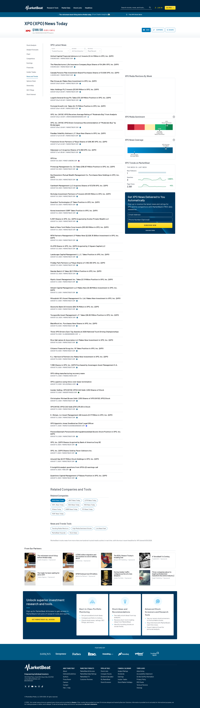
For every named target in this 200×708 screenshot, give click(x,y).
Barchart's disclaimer (91, 704)
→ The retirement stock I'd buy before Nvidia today (74, 14)
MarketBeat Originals (59, 533)
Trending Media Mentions (60, 528)
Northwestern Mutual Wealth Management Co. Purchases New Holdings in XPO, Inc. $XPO (84, 176)
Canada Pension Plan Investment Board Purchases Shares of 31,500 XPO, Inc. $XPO (84, 73)
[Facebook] (29, 686)
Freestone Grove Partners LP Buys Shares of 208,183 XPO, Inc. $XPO (78, 142)
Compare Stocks (106, 674)
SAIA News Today (74, 505)
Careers (65, 682)
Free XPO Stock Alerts (135, 14)
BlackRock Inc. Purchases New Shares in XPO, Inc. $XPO (73, 323)
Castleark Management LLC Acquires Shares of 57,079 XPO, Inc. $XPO (79, 185)
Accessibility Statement (144, 674)
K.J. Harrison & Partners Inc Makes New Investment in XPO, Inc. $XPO (79, 357)
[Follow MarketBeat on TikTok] (42, 686)
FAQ (64, 688)
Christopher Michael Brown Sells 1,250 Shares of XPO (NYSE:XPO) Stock (80, 398)
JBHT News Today (74, 500)
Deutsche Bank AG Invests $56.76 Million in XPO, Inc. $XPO (74, 307)
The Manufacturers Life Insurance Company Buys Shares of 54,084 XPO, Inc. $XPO (84, 64)
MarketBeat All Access (87, 671)
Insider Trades (122, 679)
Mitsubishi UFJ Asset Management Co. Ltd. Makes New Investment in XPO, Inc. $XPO (85, 298)
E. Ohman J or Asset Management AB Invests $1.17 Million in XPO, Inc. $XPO (81, 415)
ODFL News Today (58, 505)
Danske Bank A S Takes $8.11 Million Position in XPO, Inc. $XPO (75, 271)
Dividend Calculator (107, 677)
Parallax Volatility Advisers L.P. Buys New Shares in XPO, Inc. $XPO (78, 133)
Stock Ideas (73, 533)
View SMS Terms (150, 230)
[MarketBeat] (34, 8)
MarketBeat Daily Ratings (88, 674)
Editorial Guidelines (69, 674)
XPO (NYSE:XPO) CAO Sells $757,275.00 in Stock (70, 407)
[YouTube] (32, 686)
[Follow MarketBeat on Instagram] (39, 686)
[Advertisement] (150, 58)
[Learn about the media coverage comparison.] (174, 140)
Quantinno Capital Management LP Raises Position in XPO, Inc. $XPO (78, 476)
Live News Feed (101, 528)
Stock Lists (104, 671)
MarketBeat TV (85, 677)
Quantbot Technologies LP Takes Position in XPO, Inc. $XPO (75, 202)
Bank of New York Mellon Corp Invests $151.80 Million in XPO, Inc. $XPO (79, 227)
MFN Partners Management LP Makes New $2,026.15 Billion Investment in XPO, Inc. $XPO (84, 236)
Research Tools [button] (52, 8)
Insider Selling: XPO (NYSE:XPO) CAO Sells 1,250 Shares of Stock (77, 390)
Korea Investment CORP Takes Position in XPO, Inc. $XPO (74, 210)
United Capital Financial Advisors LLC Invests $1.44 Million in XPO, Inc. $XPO (81, 56)
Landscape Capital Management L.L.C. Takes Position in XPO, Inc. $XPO (79, 254)
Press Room (67, 679)
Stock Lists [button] (77, 8)
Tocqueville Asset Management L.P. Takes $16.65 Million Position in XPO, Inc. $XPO (84, 315)
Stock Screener (106, 682)
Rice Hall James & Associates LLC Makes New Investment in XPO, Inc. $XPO (81, 340)
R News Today (56, 509)
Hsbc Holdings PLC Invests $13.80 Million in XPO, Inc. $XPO (74, 89)
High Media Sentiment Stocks (82, 528)
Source (53, 48)
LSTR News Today (90, 500)
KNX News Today (89, 505)
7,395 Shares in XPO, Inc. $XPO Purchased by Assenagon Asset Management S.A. (84, 365)
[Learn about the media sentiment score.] (174, 117)
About (65, 671)
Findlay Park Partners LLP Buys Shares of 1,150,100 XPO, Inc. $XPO (77, 263)
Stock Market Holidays (125, 682)
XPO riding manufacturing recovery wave (67, 373)
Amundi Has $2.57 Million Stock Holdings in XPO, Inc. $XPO (74, 459)
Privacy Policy (141, 679)
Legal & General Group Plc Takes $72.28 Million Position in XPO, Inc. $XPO (80, 98)
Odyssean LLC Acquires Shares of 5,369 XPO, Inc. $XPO (73, 150)
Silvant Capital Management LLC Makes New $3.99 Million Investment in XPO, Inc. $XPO (83, 289)
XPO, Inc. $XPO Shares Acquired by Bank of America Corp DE (75, 442)
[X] (25, 686)
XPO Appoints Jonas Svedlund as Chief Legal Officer (72, 423)
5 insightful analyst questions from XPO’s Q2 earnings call (74, 467)
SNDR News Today (71, 509)
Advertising (140, 671)
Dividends (121, 674)
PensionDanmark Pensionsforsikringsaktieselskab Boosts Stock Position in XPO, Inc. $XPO (85, 433)
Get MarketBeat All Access (43, 619)
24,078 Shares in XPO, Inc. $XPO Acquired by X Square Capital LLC (77, 246)
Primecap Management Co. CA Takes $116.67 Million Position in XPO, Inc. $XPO (82, 167)
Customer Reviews (86, 679)
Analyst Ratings (123, 671)
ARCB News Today (58, 500)
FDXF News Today (58, 514)
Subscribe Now (150, 225)
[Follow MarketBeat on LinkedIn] (36, 686)
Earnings (121, 677)
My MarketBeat (105, 679)
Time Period (90, 48)
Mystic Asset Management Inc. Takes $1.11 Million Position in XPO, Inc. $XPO (81, 279)
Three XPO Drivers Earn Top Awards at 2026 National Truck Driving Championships (84, 332)
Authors (65, 677)
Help (68, 688)
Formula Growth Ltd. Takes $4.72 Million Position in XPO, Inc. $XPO (78, 106)
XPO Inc (53, 158)
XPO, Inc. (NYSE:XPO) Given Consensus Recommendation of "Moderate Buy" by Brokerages (83, 124)
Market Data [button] (66, 8)
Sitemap (139, 688)
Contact (65, 685)
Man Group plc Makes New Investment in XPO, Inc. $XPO (73, 81)
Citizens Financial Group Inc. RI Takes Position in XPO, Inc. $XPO (76, 348)
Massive (74, 702)
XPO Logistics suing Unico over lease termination (71, 382)
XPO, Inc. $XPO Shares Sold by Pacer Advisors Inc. (71, 451)
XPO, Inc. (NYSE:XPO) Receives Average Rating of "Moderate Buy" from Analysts (83, 114)
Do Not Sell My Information (145, 677)
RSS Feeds (140, 682)
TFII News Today (87, 509)
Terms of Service (142, 685)
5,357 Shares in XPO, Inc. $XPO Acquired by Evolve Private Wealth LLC (79, 219)
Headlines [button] (88, 8)
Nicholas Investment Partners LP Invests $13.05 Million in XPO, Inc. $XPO (80, 194)
